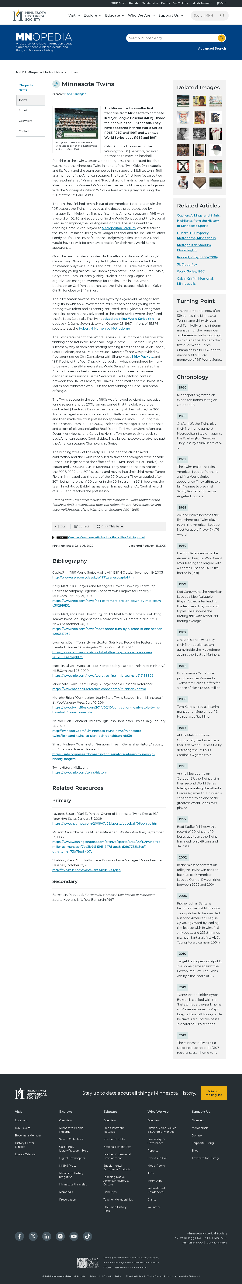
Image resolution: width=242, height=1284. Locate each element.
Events (165, 3)
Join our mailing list (214, 1093)
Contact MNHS (217, 1242)
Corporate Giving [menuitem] (203, 1143)
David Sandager (75, 94)
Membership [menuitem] (200, 1128)
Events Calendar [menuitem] (25, 1154)
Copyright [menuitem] (25, 120)
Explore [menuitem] (65, 1111)
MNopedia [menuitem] (66, 1192)
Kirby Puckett (142, 356)
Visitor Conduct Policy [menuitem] (159, 1276)
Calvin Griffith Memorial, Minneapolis (195, 281)
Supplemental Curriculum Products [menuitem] (117, 1167)
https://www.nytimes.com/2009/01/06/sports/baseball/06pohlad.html (105, 823)
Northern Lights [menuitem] (114, 1139)
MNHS (20, 72)
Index (49, 72)
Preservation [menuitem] (67, 1199)
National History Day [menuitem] (117, 1147)
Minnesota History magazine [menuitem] (71, 1175)
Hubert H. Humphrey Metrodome (104, 328)
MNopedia (35, 72)
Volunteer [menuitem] (153, 1207)
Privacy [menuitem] (94, 1276)
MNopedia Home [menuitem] (26, 87)
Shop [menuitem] (195, 1150)
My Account (204, 3)
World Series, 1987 (191, 271)
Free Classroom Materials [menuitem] (113, 1129)
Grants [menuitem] (151, 1199)
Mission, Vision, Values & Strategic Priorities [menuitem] (161, 1129)
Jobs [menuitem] (150, 1173)
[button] (74, 15)
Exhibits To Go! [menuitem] (157, 1158)
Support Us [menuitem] (201, 1111)
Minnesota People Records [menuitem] (71, 1129)
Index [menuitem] (23, 100)
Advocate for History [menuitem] (205, 1158)
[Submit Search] (221, 38)
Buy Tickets (180, 3)
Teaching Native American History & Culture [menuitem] (116, 1180)
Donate (134, 3)
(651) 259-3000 (192, 1242)
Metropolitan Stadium (119, 228)
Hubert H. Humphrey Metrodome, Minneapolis (196, 235)
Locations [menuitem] (21, 1120)
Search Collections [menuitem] (71, 1139)
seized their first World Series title (128, 319)
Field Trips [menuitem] (109, 1192)
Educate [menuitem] (110, 1111)
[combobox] (176, 38)
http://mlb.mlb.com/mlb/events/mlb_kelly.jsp (86, 870)
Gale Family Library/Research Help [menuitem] (73, 1148)
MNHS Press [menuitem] (67, 1165)
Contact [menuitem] (24, 131)
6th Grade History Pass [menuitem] (114, 1209)
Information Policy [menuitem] (111, 1276)
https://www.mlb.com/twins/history (79, 772)
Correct (84, 526)
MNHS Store (118, 3)
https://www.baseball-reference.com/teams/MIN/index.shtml (99, 689)
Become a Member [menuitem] (28, 1135)
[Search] (222, 16)
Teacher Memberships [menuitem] (118, 1199)
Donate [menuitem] (197, 1135)
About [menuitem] (23, 110)
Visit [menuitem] (18, 1111)
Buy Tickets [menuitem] (22, 1128)
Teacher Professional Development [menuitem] (117, 1156)
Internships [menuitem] (154, 1180)
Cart (223, 3)
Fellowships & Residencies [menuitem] (156, 1190)
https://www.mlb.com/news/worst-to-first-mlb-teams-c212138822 (102, 675)
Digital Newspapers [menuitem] (72, 1158)
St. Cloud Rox (187, 264)
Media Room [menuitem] (156, 1165)
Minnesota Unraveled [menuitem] (73, 1184)
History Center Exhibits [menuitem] (24, 1145)
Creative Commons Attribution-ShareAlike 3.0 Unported (106, 537)
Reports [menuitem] (152, 1150)
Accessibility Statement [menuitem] (187, 1276)
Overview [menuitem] (65, 1120)
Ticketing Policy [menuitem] (134, 1276)
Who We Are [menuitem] (158, 1111)
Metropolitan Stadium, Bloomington (194, 247)
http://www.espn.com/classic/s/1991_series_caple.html (93, 577)
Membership (150, 3)
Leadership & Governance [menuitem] (156, 1141)
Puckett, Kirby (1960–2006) (197, 257)
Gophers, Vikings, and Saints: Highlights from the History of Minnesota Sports (198, 221)
